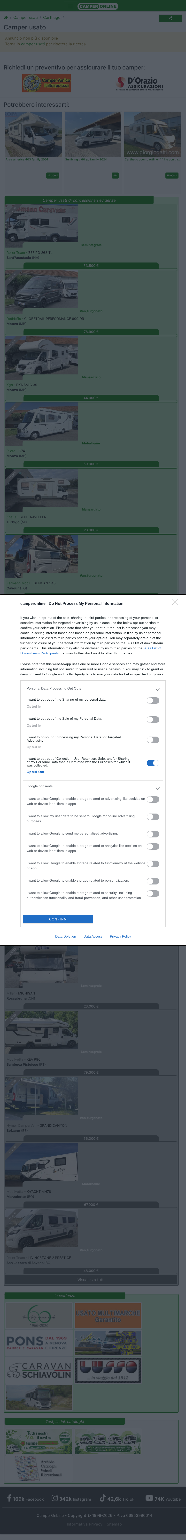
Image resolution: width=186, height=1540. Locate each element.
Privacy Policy (120, 936)
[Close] (176, 603)
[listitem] (93, 689)
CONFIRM (58, 919)
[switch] (153, 700)
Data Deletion (65, 936)
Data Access (93, 936)
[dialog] (93, 770)
